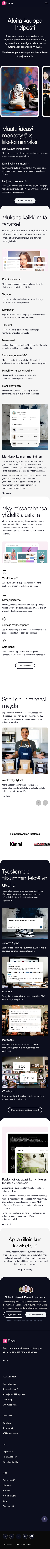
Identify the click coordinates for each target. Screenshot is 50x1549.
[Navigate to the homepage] (8, 3)
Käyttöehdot (7, 1544)
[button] (46, 3)
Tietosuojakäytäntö (23, 1544)
